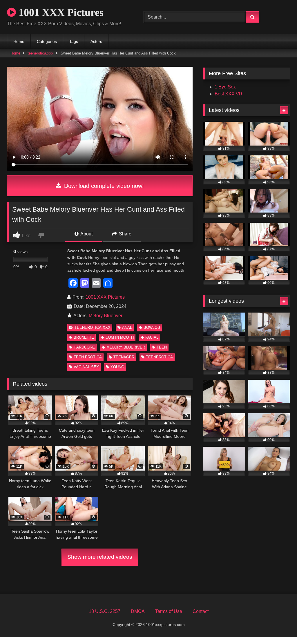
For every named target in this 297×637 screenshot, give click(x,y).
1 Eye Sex (225, 86)
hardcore (84, 347)
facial (151, 337)
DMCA (138, 611)
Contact (201, 611)
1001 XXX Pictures (60, 12)
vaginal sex (86, 367)
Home (18, 41)
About (86, 233)
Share (124, 233)
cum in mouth (120, 337)
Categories (47, 41)
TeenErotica (159, 357)
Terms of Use (168, 611)
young (117, 367)
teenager (123, 357)
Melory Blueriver (105, 315)
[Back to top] (279, 619)
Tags (73, 41)
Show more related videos (99, 557)
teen (162, 347)
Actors (96, 41)
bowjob (152, 327)
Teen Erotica (88, 357)
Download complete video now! (103, 186)
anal (127, 327)
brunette (84, 337)
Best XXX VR (228, 93)
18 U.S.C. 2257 (104, 611)
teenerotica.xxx (40, 53)
